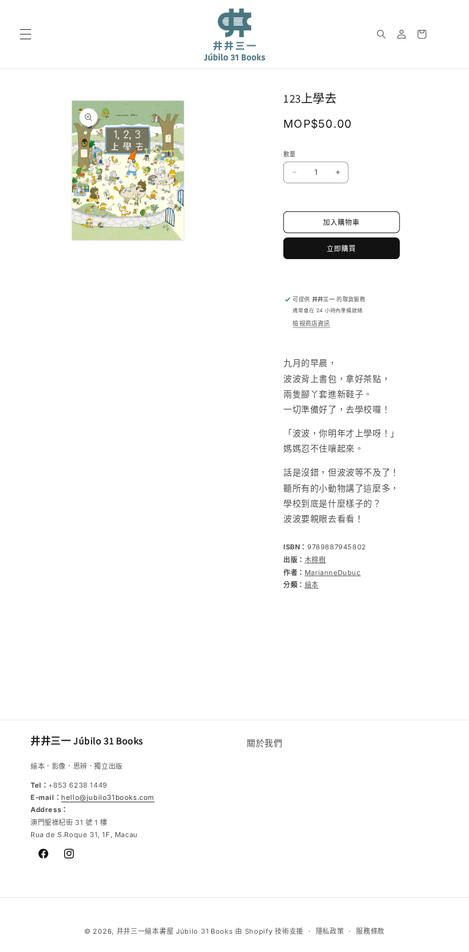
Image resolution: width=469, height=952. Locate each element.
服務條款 (370, 931)
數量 (289, 154)
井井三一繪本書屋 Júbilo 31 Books (175, 931)
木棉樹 (315, 559)
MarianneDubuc (333, 572)
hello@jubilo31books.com (108, 797)
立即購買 (341, 248)
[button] (25, 34)
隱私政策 (330, 931)
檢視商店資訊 (311, 324)
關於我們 (264, 743)
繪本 (312, 584)
